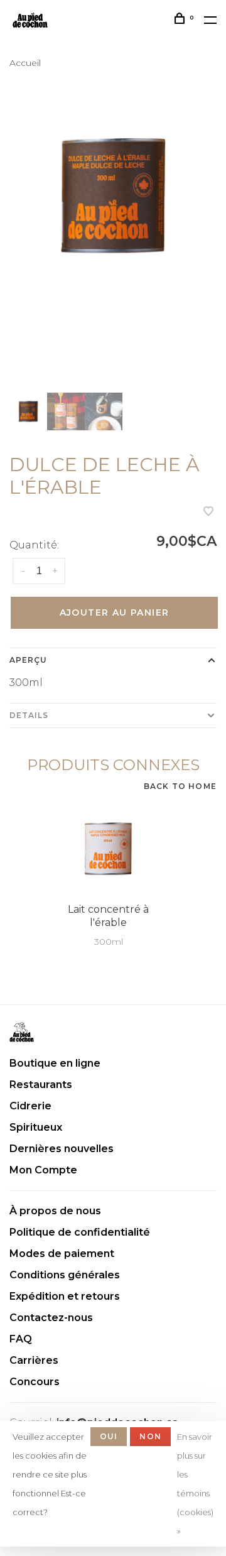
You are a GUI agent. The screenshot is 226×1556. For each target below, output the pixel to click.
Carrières (33, 1360)
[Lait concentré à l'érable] (108, 849)
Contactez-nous (51, 1318)
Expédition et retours (64, 1296)
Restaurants (40, 1085)
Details (28, 715)
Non (150, 1436)
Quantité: (34, 545)
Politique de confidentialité (79, 1232)
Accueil (25, 62)
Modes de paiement (61, 1253)
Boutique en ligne (54, 1063)
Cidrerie (30, 1106)
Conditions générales (64, 1275)
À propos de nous (55, 1211)
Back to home (180, 786)
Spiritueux (35, 1127)
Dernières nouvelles (61, 1149)
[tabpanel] (113, 196)
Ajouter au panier (115, 612)
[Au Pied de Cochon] (21, 1032)
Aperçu (28, 660)
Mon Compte (43, 1170)
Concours (34, 1382)
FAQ (20, 1339)
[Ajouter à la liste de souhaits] (208, 512)
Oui (109, 1436)
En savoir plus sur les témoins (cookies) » (195, 1484)
